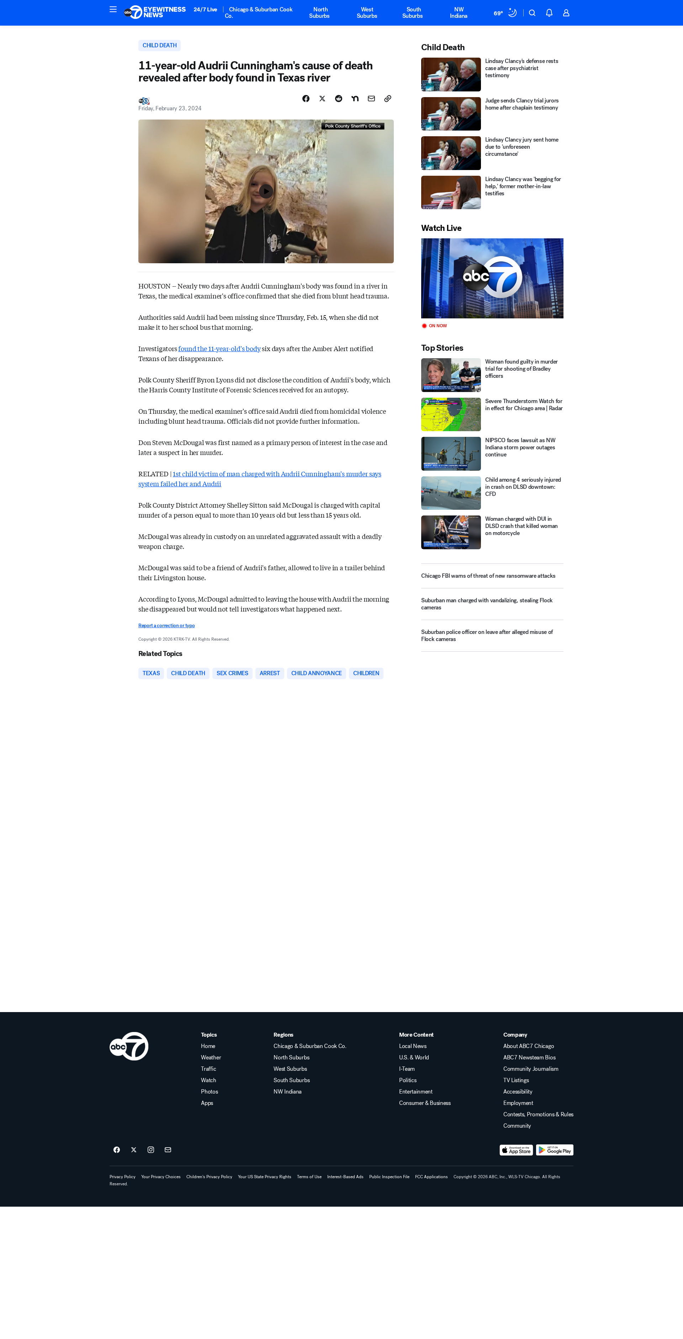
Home (208, 1046)
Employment (518, 1103)
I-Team (407, 1069)
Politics (407, 1080)
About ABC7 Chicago (528, 1046)
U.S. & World (414, 1057)
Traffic (208, 1069)
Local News (413, 1046)
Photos (209, 1092)
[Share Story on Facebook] (306, 98)
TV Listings (516, 1080)
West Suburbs (367, 13)
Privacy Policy (123, 1177)
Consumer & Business (425, 1103)
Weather (211, 1057)
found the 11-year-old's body (219, 348)
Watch (208, 1080)
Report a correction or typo (166, 625)
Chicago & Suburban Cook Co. (259, 13)
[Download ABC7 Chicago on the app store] (516, 1150)
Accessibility (518, 1092)
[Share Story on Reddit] (339, 98)
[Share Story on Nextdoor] (355, 98)
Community (517, 1126)
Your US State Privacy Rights (264, 1177)
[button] (113, 9)
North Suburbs (319, 13)
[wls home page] (129, 1046)
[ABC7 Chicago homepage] (154, 13)
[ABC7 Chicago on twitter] (134, 1150)
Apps (207, 1103)
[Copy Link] (388, 98)
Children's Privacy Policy (209, 1177)
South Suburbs (412, 13)
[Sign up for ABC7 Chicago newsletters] (168, 1150)
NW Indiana (458, 13)
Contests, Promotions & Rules (538, 1114)
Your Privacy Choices (161, 1177)
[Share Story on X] (322, 98)
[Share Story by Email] (371, 98)
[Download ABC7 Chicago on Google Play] (554, 1150)
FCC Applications (431, 1177)
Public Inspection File (389, 1177)
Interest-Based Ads (345, 1177)
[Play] (492, 278)
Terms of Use (309, 1177)
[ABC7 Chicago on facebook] (117, 1150)
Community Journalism (530, 1069)
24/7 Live (205, 9)
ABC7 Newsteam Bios (529, 1057)
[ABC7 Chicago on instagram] (151, 1150)
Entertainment (416, 1092)
